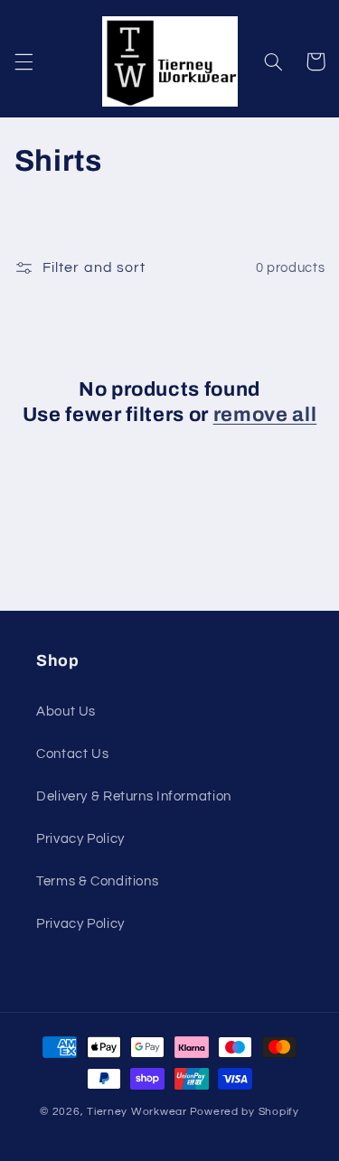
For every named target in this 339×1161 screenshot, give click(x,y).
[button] (23, 61)
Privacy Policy (80, 839)
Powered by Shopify (244, 1112)
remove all (265, 415)
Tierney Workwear (137, 1112)
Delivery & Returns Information (133, 796)
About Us (66, 711)
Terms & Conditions (97, 881)
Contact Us (72, 754)
